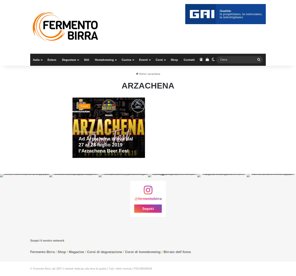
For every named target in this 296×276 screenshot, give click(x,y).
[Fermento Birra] (65, 27)
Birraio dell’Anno (177, 252)
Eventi (143, 59)
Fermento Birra (42, 252)
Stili (86, 59)
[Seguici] (148, 192)
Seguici (148, 208)
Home (142, 73)
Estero (52, 59)
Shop (174, 59)
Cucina (126, 59)
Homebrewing (104, 59)
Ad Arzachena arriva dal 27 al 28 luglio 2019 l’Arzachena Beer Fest (106, 144)
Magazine (76, 252)
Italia (36, 59)
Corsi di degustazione (104, 252)
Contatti (189, 59)
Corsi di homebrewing (142, 252)
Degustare (69, 59)
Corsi (159, 59)
